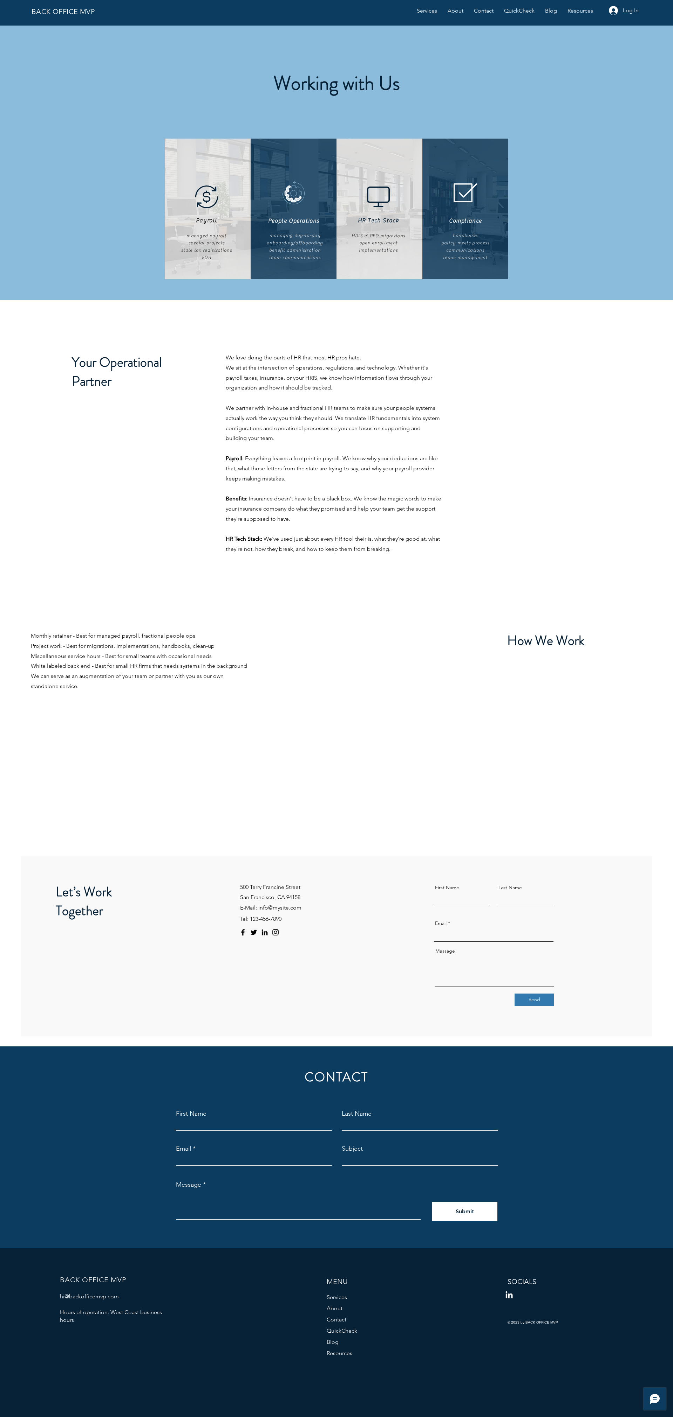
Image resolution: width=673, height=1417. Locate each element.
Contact (336, 1319)
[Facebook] (243, 932)
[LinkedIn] (264, 932)
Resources (339, 1353)
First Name (447, 887)
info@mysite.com (279, 907)
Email (441, 923)
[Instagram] (275, 932)
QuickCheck (342, 1330)
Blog (333, 1342)
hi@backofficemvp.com (89, 1296)
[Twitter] (254, 932)
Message (445, 950)
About (334, 1308)
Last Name (510, 887)
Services (337, 1297)
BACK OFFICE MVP (63, 11)
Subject (352, 1148)
